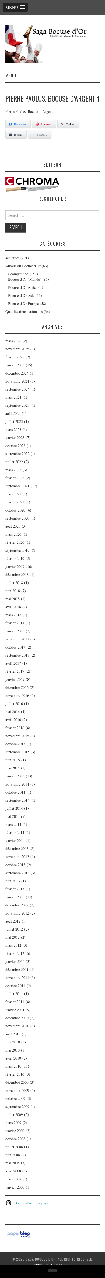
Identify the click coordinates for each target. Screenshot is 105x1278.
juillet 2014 (14, 808)
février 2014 (14, 832)
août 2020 (12, 526)
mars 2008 (13, 1179)
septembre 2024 (17, 389)
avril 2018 (13, 606)
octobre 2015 (15, 743)
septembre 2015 (17, 751)
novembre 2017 (17, 639)
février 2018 (14, 622)
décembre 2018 (17, 574)
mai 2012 (12, 937)
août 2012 (12, 921)
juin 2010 (12, 1042)
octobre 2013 (15, 864)
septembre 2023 (17, 405)
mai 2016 (12, 711)
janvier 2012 (14, 961)
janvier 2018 (14, 630)
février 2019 (14, 558)
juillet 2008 (14, 1146)
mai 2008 (12, 1162)
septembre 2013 (17, 872)
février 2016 (14, 727)
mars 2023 (13, 429)
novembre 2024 (17, 381)
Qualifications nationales (24, 311)
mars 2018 (13, 614)
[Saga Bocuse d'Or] (52, 43)
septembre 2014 (17, 800)
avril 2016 (13, 719)
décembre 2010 (17, 1017)
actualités (12, 257)
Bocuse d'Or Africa (22, 287)
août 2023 (12, 413)
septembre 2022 (17, 453)
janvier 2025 (14, 365)
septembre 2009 (17, 1106)
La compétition (17, 273)
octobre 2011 (15, 985)
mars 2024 (13, 397)
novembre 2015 (17, 735)
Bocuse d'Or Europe (23, 303)
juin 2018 (12, 590)
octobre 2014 (15, 792)
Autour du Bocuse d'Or (23, 265)
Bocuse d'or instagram (31, 1202)
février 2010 (14, 1074)
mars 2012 (13, 945)
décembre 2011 (17, 969)
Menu (10, 75)
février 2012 (14, 953)
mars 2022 (13, 469)
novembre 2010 (17, 1025)
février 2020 (14, 542)
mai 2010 (12, 1050)
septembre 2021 (17, 485)
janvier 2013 (14, 896)
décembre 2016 (17, 687)
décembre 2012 (17, 905)
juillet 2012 (14, 929)
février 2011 (14, 1001)
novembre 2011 (17, 977)
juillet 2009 (14, 1114)
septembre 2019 (17, 550)
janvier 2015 (14, 776)
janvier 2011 (14, 1009)
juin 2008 (12, 1154)
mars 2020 (13, 534)
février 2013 (14, 888)
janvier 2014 (14, 840)
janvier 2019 (14, 566)
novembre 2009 (17, 1090)
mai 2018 (12, 598)
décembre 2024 (17, 373)
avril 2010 (13, 1058)
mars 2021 (13, 493)
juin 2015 (12, 759)
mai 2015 (12, 768)
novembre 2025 (17, 348)
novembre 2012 (17, 913)
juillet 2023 (14, 421)
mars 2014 (13, 824)
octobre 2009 (15, 1098)
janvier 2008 (14, 1187)
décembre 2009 (17, 1082)
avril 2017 (13, 663)
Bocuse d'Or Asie (21, 295)
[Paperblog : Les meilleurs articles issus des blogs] (18, 1233)
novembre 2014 (17, 784)
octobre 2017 (15, 647)
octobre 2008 (15, 1138)
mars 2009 (13, 1122)
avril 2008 (13, 1170)
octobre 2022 (15, 445)
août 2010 (12, 1033)
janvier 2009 (14, 1130)
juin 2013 (12, 880)
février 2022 (14, 477)
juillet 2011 (14, 993)
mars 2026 (13, 340)
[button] (15, 7)
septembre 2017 (17, 655)
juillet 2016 (14, 703)
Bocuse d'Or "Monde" (24, 279)
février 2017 (14, 671)
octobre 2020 (15, 510)
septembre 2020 (17, 518)
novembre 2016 (17, 695)
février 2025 (14, 356)
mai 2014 (12, 816)
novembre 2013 (17, 856)
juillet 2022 (14, 461)
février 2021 (14, 502)
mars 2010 (13, 1066)
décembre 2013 (17, 848)
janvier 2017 (14, 679)
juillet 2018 (14, 582)
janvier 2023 (14, 437)
